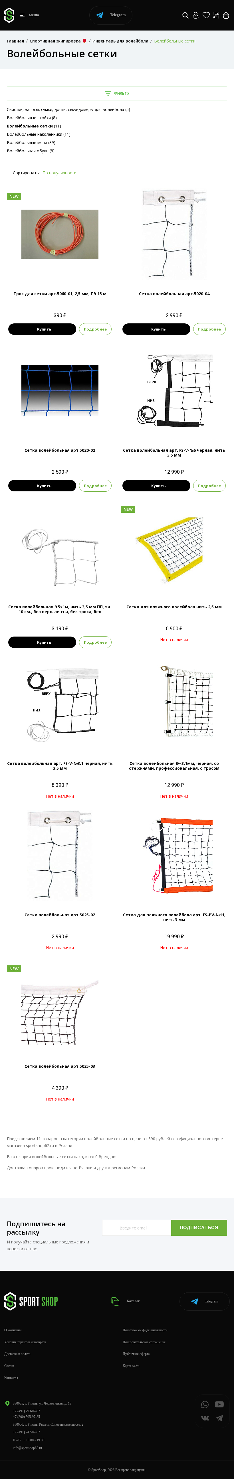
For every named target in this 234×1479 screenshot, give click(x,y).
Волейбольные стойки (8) (32, 117)
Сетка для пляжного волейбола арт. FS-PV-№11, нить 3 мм (174, 917)
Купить (44, 329)
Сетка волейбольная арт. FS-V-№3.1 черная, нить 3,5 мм (60, 766)
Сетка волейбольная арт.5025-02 (60, 914)
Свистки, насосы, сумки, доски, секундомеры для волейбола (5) (68, 109)
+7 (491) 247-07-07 (26, 1432)
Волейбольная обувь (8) (31, 150)
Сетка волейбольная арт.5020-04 (174, 293)
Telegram (118, 15)
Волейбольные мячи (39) (31, 142)
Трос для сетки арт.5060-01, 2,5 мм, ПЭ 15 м (59, 293)
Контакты (11, 1378)
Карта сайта (131, 1366)
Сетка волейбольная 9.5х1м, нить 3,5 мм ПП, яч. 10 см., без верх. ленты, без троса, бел (59, 609)
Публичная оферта (136, 1354)
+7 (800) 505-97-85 (26, 1417)
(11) (34, 126)
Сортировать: (26, 172)
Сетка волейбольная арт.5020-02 (60, 450)
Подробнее (95, 329)
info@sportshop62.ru (27, 1448)
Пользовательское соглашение (144, 1342)
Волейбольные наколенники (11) (38, 134)
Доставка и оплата (17, 1354)
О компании (12, 1330)
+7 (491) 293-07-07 (26, 1411)
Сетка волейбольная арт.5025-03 (60, 1066)
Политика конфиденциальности (145, 1330)
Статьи (9, 1366)
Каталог (133, 1301)
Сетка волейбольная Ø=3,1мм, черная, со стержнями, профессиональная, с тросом (174, 766)
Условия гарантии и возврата (25, 1342)
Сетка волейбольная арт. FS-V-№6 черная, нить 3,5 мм (174, 452)
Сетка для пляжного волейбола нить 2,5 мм (174, 606)
